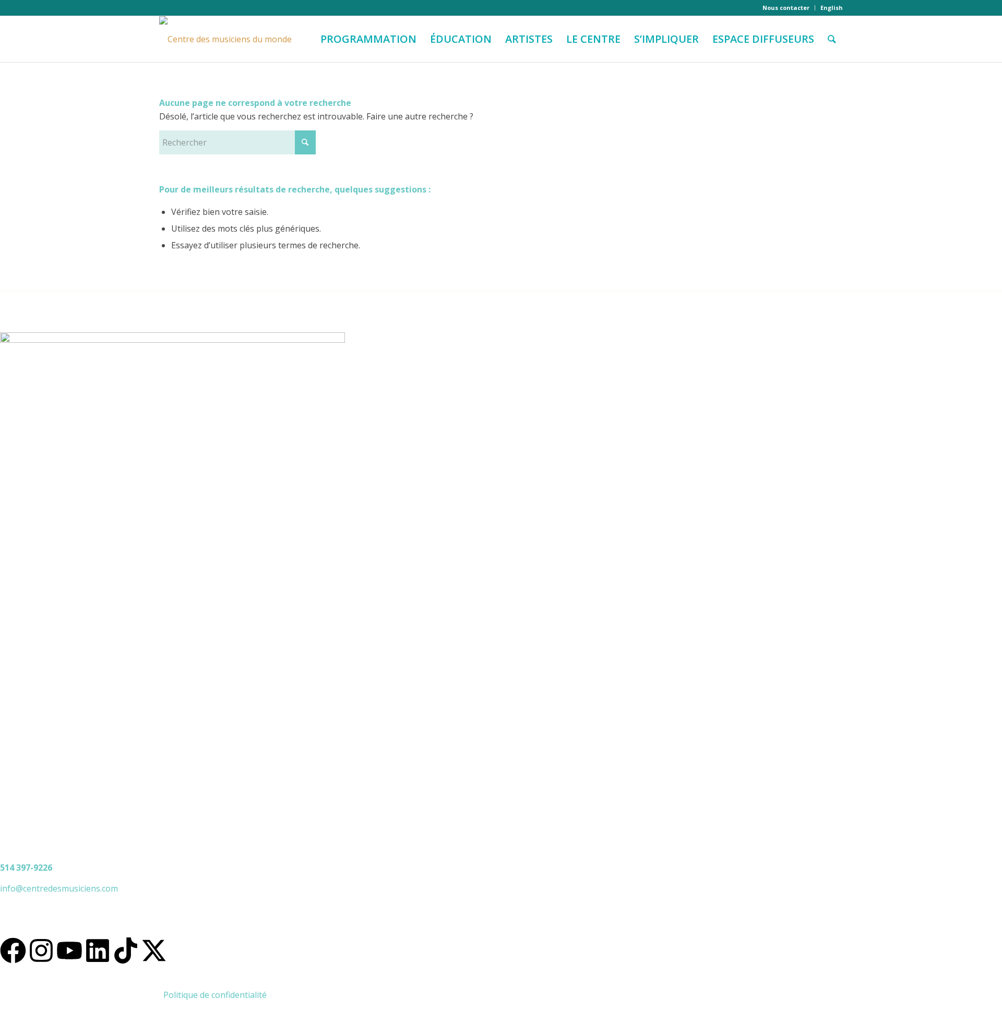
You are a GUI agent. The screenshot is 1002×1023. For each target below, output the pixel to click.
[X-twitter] (154, 950)
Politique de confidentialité (215, 995)
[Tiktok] (126, 950)
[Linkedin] (98, 950)
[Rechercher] (832, 39)
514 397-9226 (26, 867)
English (831, 7)
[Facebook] (13, 950)
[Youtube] (69, 950)
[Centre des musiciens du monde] (225, 39)
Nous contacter (785, 7)
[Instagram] (41, 950)
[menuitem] (786, 7)
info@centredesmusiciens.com (59, 888)
